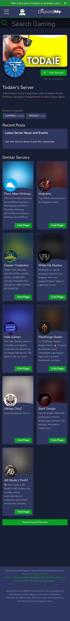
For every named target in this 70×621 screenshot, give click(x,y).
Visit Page (23, 225)
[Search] (4, 23)
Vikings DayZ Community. (13, 410)
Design (37, 116)
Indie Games (12, 337)
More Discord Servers (35, 522)
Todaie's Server (18, 87)
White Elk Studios (50, 265)
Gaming (14, 116)
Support (51, 580)
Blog (44, 580)
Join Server (56, 73)
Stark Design (47, 408)
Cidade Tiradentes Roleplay (16, 267)
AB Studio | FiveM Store (16, 482)
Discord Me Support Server (35, 574)
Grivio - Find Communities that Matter (23, 577)
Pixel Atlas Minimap (17, 194)
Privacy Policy (49, 577)
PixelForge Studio (50, 337)
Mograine (44, 194)
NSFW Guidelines (31, 580)
